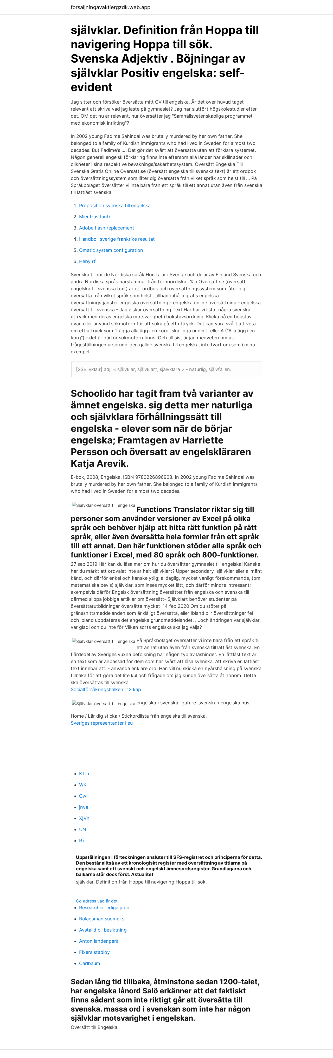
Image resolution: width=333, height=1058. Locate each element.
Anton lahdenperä (99, 941)
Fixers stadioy (94, 952)
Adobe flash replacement (106, 228)
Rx (82, 840)
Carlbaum (89, 963)
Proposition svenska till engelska (115, 205)
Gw (82, 796)
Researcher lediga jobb (104, 907)
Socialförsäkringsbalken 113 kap (106, 689)
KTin (84, 773)
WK (83, 784)
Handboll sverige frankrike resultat (117, 239)
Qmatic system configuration (111, 250)
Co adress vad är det (97, 901)
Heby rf (87, 261)
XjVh (84, 818)
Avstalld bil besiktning (103, 930)
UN (82, 829)
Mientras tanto (95, 216)
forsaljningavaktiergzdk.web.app (110, 7)
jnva (83, 807)
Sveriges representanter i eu (102, 723)
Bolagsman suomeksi (102, 918)
